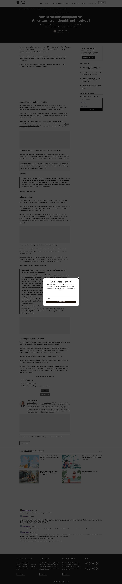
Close (78, 278)
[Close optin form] (77, 280)
